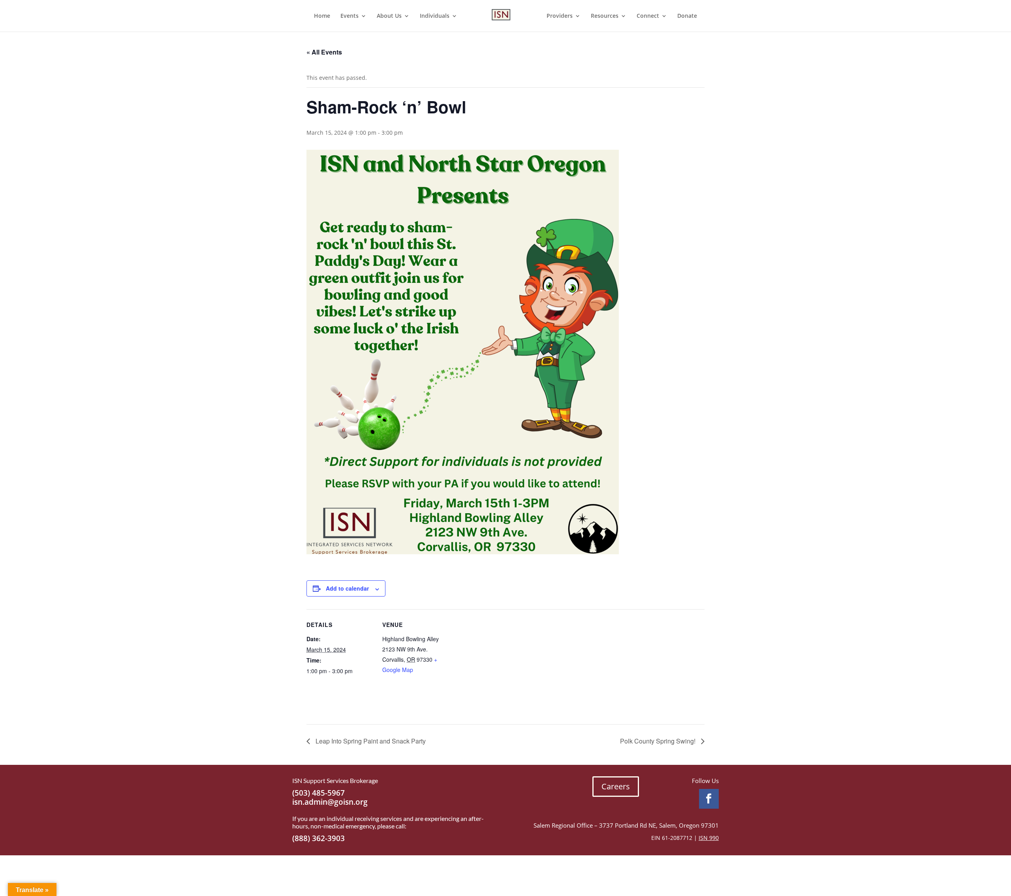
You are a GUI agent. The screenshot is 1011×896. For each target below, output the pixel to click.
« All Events (324, 51)
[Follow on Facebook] (709, 799)
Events (349, 16)
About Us (389, 16)
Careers (615, 786)
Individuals (434, 16)
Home (322, 16)
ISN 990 (709, 837)
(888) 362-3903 (318, 838)
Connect (648, 16)
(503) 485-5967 (318, 793)
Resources (604, 16)
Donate (687, 16)
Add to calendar (347, 588)
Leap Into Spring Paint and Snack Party (370, 740)
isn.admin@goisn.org (330, 802)
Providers (560, 16)
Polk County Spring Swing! (658, 740)
